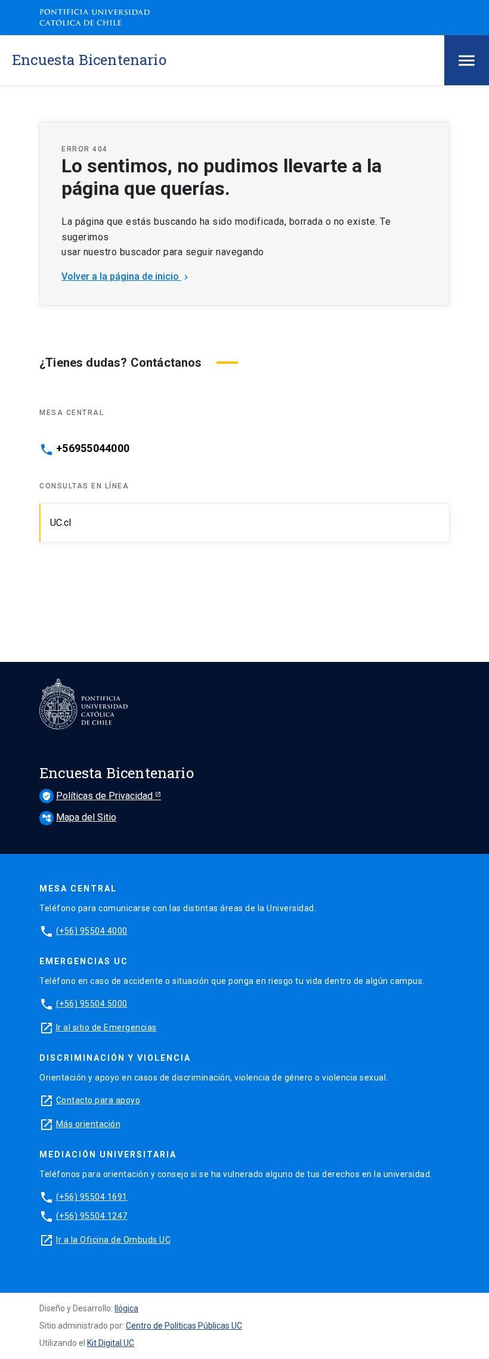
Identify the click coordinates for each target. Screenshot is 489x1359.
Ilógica (126, 1308)
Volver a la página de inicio (126, 276)
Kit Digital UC (110, 1343)
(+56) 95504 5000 (92, 1003)
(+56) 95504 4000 (92, 931)
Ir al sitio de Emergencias (106, 1027)
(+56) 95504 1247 (92, 1216)
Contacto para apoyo (98, 1100)
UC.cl (60, 522)
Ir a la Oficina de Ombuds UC (113, 1240)
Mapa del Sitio (79, 817)
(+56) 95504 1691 (92, 1197)
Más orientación (88, 1124)
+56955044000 (92, 448)
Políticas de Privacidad (98, 795)
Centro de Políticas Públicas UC (184, 1325)
